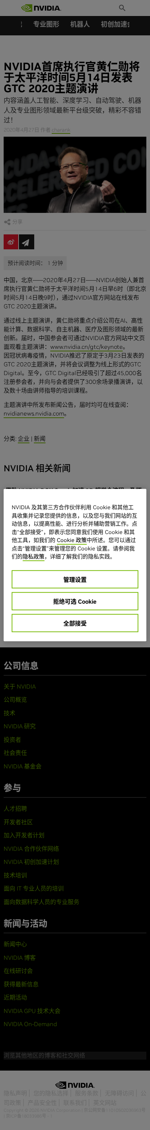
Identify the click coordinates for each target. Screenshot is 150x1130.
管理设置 (75, 579)
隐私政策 (33, 556)
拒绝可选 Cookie (74, 601)
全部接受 (75, 623)
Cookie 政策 (72, 540)
